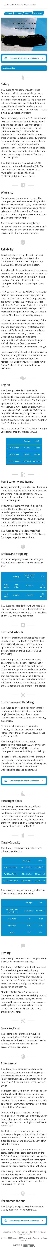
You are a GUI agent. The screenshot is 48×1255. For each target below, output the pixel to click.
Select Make (8, 13)
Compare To (27, 13)
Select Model (18, 13)
